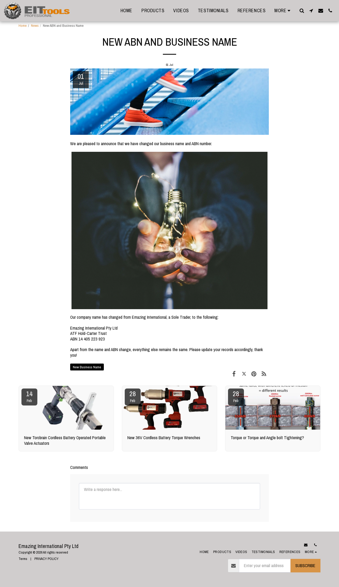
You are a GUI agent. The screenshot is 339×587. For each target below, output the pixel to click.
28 (133, 396)
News (35, 25)
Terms (23, 558)
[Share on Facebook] (234, 373)
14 (29, 396)
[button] (301, 10)
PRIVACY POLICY (46, 558)
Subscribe (305, 565)
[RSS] (264, 373)
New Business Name (87, 367)
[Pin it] (254, 373)
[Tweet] (244, 373)
